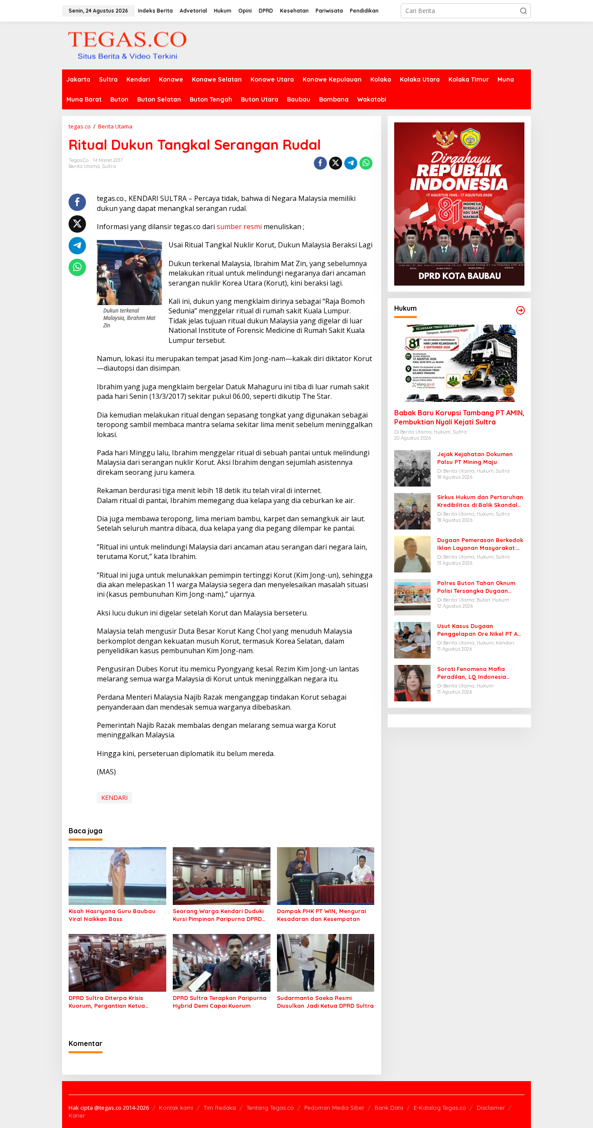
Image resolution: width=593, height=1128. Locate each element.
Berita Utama (84, 166)
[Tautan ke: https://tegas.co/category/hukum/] (520, 310)
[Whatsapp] (365, 163)
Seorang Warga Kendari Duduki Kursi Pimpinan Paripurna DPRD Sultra (218, 915)
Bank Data (389, 1107)
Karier (77, 1115)
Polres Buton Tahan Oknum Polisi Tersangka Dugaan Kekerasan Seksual (476, 587)
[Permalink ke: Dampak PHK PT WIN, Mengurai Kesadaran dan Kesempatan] (326, 875)
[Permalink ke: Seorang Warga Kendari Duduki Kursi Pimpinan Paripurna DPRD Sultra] (221, 875)
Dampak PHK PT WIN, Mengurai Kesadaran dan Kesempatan (321, 915)
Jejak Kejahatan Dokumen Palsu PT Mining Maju (475, 458)
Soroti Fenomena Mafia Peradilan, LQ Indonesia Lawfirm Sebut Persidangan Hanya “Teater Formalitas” (477, 673)
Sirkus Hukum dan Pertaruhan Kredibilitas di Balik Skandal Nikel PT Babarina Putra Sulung (480, 501)
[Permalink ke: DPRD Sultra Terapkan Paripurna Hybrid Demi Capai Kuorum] (221, 962)
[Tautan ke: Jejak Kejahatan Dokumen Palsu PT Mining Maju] (412, 468)
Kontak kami (176, 1107)
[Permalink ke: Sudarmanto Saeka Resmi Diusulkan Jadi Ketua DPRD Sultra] (326, 962)
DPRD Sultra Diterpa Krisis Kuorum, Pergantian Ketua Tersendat (107, 1002)
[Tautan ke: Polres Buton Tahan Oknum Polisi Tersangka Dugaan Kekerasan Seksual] (412, 596)
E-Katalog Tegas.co (440, 1107)
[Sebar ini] (320, 163)
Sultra (109, 166)
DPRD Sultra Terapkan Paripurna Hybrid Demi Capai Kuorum (220, 1001)
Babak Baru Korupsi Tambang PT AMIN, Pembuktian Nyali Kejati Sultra (459, 418)
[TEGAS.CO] (127, 45)
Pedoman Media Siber (334, 1107)
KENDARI (114, 797)
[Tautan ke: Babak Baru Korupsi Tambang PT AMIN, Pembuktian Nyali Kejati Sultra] (459, 363)
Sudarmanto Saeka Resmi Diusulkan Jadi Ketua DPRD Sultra (325, 1001)
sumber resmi (240, 226)
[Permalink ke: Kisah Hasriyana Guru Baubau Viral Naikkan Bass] (117, 875)
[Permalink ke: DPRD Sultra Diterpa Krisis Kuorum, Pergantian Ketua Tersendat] (117, 962)
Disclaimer (491, 1107)
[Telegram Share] (350, 163)
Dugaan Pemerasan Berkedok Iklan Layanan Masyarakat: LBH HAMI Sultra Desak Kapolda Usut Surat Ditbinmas (480, 544)
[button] (523, 10)
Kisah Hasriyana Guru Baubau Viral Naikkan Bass (112, 915)
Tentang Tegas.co (270, 1107)
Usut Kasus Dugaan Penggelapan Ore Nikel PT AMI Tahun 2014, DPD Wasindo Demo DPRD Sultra (480, 630)
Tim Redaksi (220, 1107)
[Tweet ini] (335, 163)
